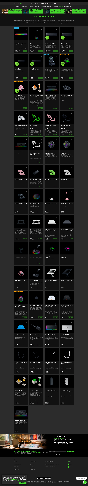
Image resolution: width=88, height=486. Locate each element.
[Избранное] (71, 3)
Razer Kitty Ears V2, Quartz (20, 95)
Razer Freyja (47, 68)
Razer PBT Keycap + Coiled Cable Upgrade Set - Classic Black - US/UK (66, 127)
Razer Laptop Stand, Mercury (35, 229)
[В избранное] (26, 30)
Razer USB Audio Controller (35, 179)
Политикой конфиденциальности (61, 454)
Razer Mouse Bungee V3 (34, 280)
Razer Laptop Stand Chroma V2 (51, 95)
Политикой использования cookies (13, 479)
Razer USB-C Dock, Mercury (66, 389)
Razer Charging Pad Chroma (35, 203)
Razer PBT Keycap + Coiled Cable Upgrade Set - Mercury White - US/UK (35, 153)
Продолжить (22, 482)
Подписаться (70, 451)
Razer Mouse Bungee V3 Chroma (36, 256)
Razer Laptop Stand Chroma (20, 151)
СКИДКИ (32, 3)
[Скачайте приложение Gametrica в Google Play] (47, 478)
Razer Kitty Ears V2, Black (66, 68)
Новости (51, 3)
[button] (85, 482)
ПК (39, 3)
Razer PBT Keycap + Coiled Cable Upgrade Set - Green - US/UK (35, 127)
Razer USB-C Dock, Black (50, 389)
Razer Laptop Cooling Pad (20, 420)
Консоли (42, 3)
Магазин (36, 3)
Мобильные (47, 3)
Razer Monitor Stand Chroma (20, 41)
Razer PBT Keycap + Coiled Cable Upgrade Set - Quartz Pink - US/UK (51, 127)
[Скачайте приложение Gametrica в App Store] (40, 478)
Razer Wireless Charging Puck (36, 305)
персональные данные (20, 480)
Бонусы (55, 3)
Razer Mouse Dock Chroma (20, 256)
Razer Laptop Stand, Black (20, 229)
